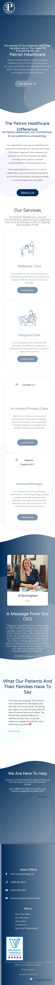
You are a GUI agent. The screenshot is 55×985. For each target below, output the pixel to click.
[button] (50, 7)
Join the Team (22, 914)
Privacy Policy (28, 969)
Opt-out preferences (26, 928)
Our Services (21, 917)
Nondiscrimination (28, 974)
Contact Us (21, 924)
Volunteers (20, 921)
